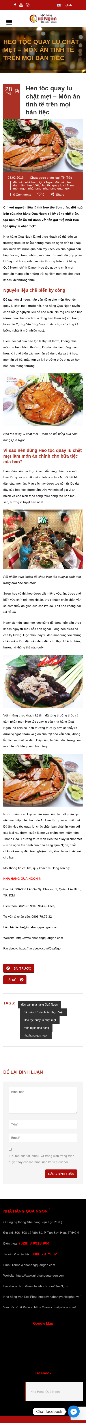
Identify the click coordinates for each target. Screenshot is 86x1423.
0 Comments (22, 194)
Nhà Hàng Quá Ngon (45, 1391)
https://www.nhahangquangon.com (40, 1275)
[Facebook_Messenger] (74, 1411)
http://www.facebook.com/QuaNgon (43, 1286)
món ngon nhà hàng (27, 188)
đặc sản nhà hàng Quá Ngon (33, 182)
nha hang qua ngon (57, 188)
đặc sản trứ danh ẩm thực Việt (43, 1012)
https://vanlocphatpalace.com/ (55, 1307)
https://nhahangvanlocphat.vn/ (59, 1296)
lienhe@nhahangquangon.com (33, 1265)
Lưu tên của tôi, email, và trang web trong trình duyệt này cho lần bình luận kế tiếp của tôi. (41, 1159)
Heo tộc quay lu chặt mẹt (58, 185)
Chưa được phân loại (45, 177)
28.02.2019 (16, 177)
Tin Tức (66, 177)
